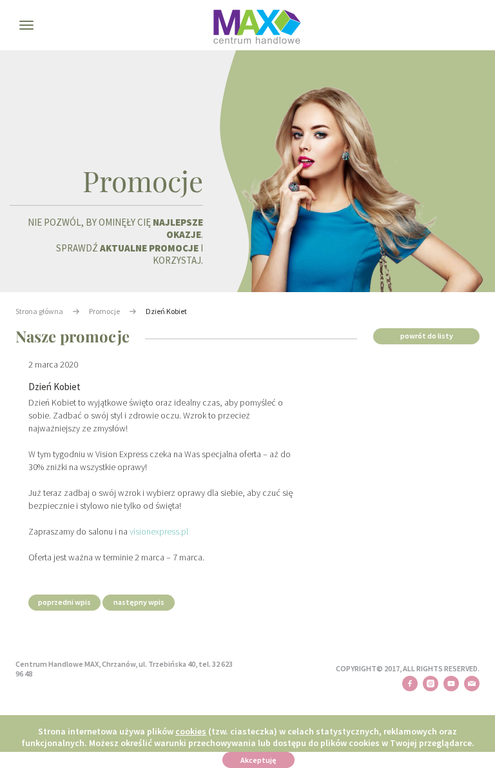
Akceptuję (258, 760)
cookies (190, 731)
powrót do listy (426, 335)
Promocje (104, 311)
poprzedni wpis (64, 602)
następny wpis (138, 602)
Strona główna (39, 311)
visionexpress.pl (159, 531)
